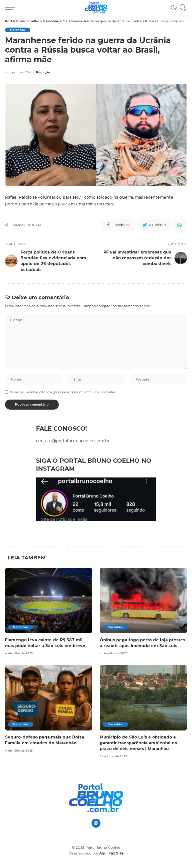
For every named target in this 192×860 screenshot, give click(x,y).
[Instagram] (96, 823)
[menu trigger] (11, 7)
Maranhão (17, 30)
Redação (43, 72)
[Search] (181, 7)
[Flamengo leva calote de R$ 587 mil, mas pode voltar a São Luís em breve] (48, 600)
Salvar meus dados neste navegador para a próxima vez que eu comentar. (63, 392)
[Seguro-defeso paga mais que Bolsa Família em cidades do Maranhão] (48, 697)
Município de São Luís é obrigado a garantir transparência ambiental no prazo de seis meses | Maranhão (138, 743)
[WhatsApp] (179, 225)
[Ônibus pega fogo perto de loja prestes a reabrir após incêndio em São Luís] (143, 600)
